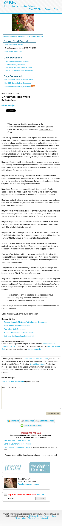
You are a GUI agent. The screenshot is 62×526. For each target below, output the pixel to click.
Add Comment (53, 414)
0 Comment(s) (8, 105)
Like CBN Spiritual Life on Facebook (18, 83)
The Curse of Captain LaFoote (35, 359)
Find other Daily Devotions (15, 65)
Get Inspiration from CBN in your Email (19, 79)
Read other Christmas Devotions (17, 62)
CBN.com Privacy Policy (39, 516)
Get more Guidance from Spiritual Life (19, 70)
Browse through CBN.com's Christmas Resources (23, 36)
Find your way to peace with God (17, 440)
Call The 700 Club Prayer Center (17, 447)
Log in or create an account (13, 381)
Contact (44, 518)
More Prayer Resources (13, 51)
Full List (40, 495)
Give (56, 9)
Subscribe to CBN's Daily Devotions (18, 87)
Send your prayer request (14, 44)
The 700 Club (35, 9)
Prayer (48, 9)
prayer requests (34, 349)
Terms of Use (34, 518)
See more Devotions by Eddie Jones (19, 67)
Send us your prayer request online (18, 444)
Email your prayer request (28, 484)
